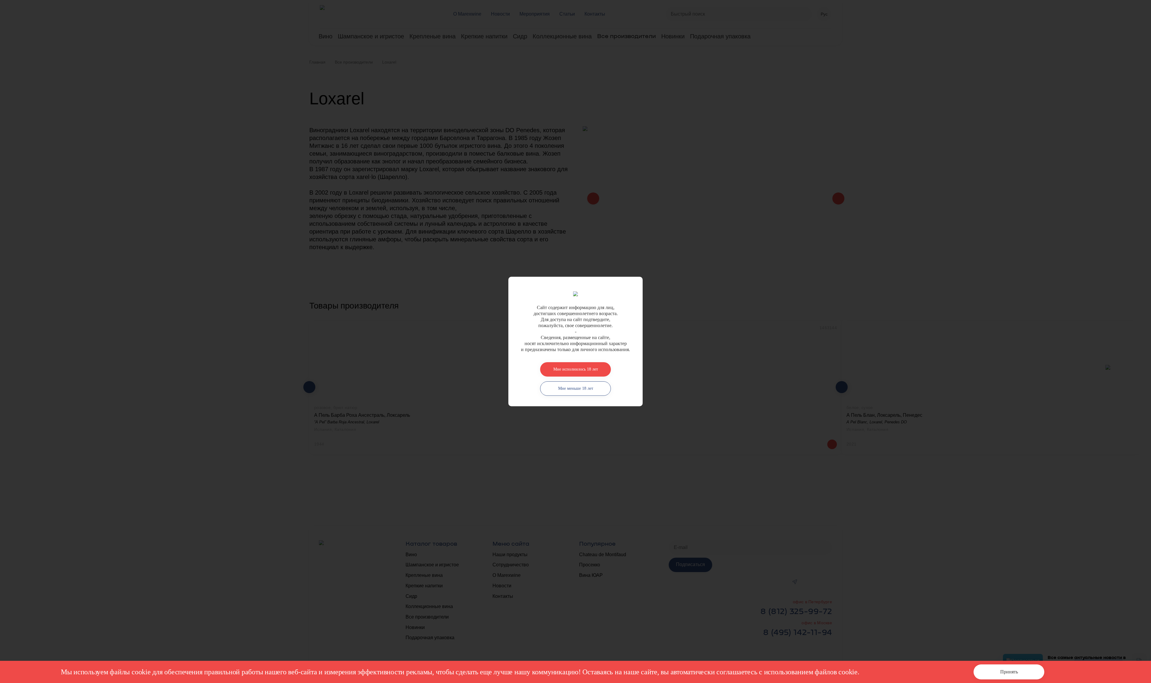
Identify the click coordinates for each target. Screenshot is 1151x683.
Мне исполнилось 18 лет (575, 369)
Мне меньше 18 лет (575, 388)
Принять (1009, 671)
